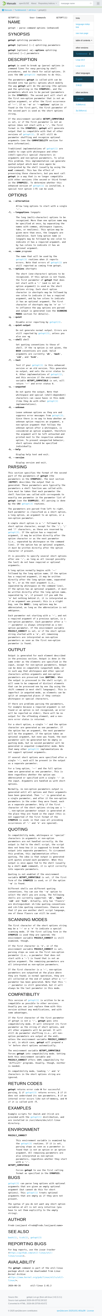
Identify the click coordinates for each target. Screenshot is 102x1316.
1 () (80, 98)
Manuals (8, 10)
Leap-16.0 (80, 60)
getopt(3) (29, 75)
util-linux (32, 10)
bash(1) (12, 1237)
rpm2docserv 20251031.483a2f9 (71, 1311)
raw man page (82, 33)
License (90, 1311)
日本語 (79, 85)
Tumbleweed (20, 10)
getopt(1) (28, 134)
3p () (81, 111)
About (33, 3)
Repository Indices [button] (46, 3)
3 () (80, 105)
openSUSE (24, 3)
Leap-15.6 (80, 66)
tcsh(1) (23, 1237)
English (79, 79)
